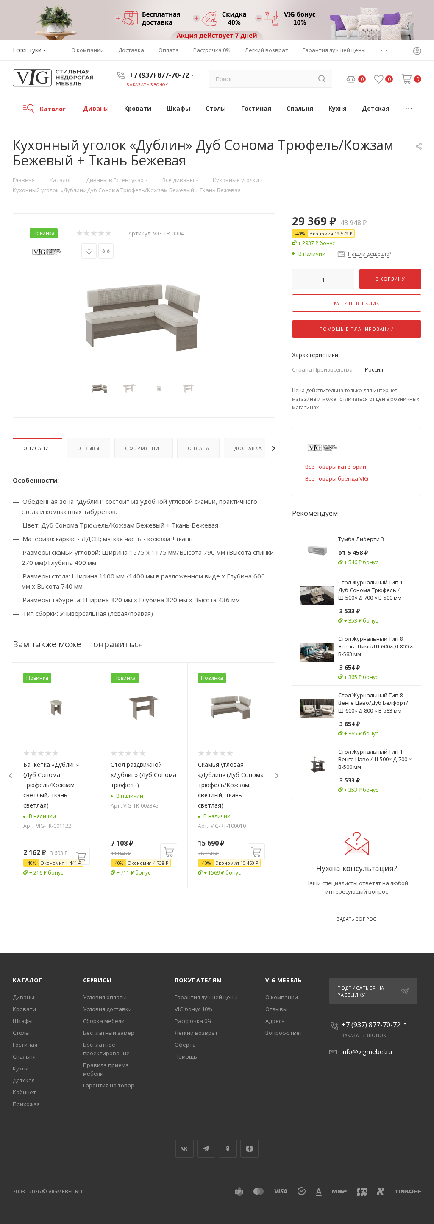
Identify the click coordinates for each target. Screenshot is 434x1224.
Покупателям (198, 980)
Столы (21, 1033)
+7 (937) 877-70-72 (159, 75)
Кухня (20, 1068)
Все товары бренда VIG (336, 478)
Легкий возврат (196, 1033)
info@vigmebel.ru (367, 1051)
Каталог (28, 980)
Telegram (206, 1149)
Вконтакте (184, 1149)
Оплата (198, 448)
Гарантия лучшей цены (206, 997)
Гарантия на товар (108, 1085)
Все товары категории (335, 466)
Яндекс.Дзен (249, 1149)
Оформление (143, 448)
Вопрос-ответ (284, 1033)
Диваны (23, 997)
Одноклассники (228, 1149)
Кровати (24, 1009)
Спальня (24, 1056)
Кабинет (24, 1092)
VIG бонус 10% (193, 1009)
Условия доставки (107, 1009)
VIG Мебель (283, 980)
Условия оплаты (105, 997)
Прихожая (26, 1104)
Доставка (248, 448)
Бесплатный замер (108, 1033)
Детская (24, 1080)
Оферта (185, 1044)
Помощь (186, 1056)
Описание (37, 448)
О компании (281, 997)
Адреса (275, 1021)
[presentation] (10, 775)
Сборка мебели (104, 1021)
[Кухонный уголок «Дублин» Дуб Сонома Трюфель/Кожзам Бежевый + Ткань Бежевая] (144, 314)
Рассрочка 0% (193, 1021)
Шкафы (23, 1021)
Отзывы (88, 448)
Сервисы (97, 980)
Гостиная (25, 1044)
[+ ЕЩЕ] (409, 108)
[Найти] (322, 79)
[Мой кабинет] (417, 51)
